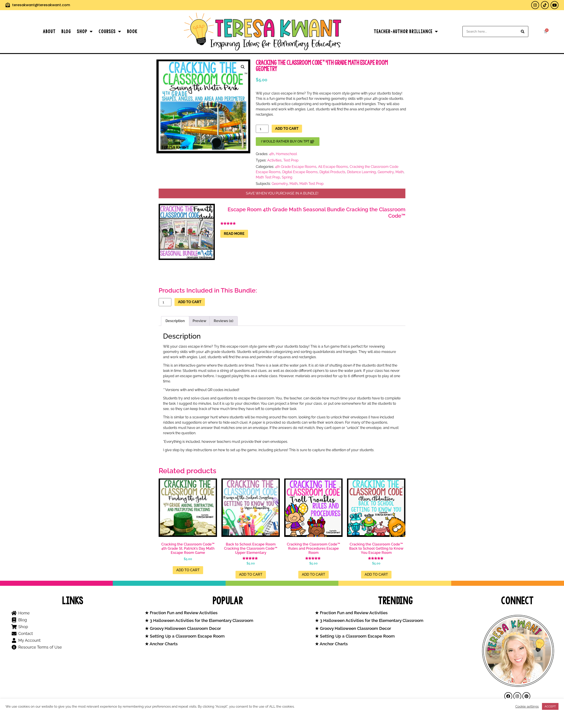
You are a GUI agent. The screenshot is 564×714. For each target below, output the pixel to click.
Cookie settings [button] (527, 706)
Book (132, 31)
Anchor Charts (163, 643)
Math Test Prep (268, 177)
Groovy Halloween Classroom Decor (185, 628)
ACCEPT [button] (550, 706)
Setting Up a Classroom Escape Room (187, 636)
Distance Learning (361, 172)
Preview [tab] (199, 321)
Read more (234, 234)
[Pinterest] (526, 696)
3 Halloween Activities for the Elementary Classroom (201, 620)
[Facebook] (508, 696)
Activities (274, 160)
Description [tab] (175, 321)
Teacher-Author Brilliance (403, 31)
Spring (287, 177)
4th (271, 154)
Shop (82, 31)
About (49, 31)
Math (399, 172)
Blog (66, 31)
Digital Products (332, 172)
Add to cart (287, 128)
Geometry (386, 172)
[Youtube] (554, 5)
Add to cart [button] (188, 570)
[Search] (522, 31)
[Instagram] (535, 5)
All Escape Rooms (333, 167)
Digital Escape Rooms (300, 172)
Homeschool (286, 154)
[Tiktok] (545, 5)
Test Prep (291, 160)
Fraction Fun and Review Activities (183, 612)
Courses (107, 31)
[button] (243, 67)
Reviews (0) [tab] (223, 321)
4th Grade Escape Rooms (295, 167)
